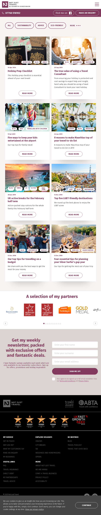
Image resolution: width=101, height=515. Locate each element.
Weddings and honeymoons (48, 453)
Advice (41, 25)
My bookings (9, 457)
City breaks (41, 445)
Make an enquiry (10, 453)
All (9, 25)
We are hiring (41, 470)
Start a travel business (46, 473)
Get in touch (8, 441)
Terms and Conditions (67, 381)
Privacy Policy (42, 477)
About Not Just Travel (45, 466)
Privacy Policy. (84, 381)
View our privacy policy (34, 509)
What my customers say (13, 449)
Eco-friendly (57, 25)
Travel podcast (75, 445)
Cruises (39, 441)
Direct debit (8, 473)
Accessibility (41, 481)
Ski (37, 449)
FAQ (4, 466)
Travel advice (9, 481)
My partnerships (10, 477)
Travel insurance (11, 470)
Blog (70, 441)
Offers (38, 457)
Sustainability (24, 25)
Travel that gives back (78, 449)
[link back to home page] (12, 403)
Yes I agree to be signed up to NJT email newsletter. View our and (77, 380)
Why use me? (8, 445)
